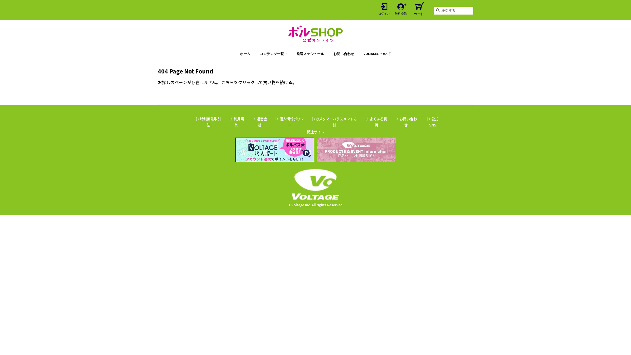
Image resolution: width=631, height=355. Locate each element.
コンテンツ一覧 (272, 54)
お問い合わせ (343, 54)
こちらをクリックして (242, 82)
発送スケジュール (310, 54)
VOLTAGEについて (377, 54)
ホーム (245, 54)
